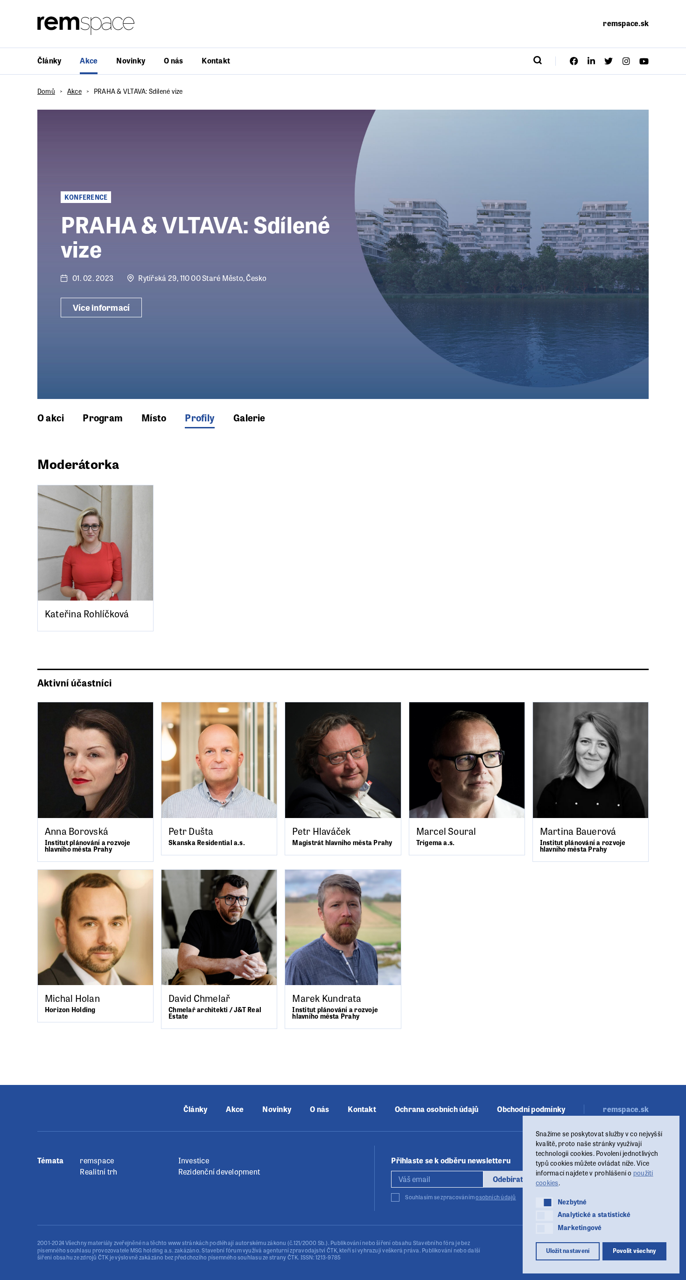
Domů (46, 91)
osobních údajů (496, 1197)
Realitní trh (98, 1171)
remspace (97, 1160)
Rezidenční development (219, 1171)
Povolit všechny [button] (635, 1250)
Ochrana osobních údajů (436, 1109)
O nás (173, 60)
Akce (89, 60)
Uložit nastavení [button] (568, 1250)
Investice (193, 1160)
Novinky (130, 60)
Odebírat (508, 1179)
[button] (544, 1202)
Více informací (101, 307)
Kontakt (216, 60)
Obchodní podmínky (531, 1109)
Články (49, 60)
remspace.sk (626, 23)
